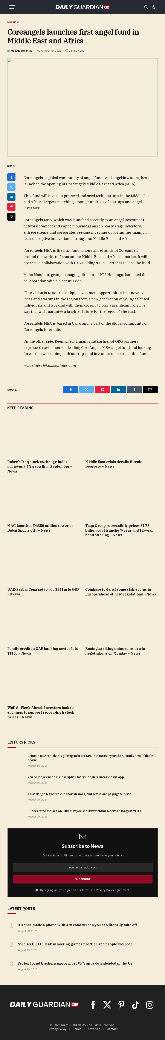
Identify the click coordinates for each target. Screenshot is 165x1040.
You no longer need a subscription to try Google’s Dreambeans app (76, 777)
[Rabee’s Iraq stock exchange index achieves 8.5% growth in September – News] (43, 436)
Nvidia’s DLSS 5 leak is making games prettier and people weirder (74, 944)
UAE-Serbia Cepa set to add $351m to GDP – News (43, 591)
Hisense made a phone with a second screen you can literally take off (77, 925)
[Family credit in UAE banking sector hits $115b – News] (43, 622)
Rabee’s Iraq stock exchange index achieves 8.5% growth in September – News (39, 466)
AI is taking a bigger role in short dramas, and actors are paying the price (79, 794)
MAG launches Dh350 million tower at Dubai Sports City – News (40, 527)
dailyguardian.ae (21, 50)
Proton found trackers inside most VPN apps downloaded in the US (75, 963)
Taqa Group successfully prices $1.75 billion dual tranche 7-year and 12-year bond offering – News (119, 530)
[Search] (146, 7)
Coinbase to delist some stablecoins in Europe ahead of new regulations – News (120, 591)
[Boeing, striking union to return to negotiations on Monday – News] (121, 622)
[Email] (11, 217)
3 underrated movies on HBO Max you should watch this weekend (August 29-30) (84, 811)
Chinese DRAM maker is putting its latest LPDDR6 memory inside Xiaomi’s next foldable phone (90, 758)
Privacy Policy (105, 890)
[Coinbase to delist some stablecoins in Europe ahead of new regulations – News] (121, 563)
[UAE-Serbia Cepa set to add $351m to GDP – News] (43, 563)
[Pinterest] (11, 207)
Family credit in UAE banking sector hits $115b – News (42, 650)
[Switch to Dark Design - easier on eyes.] (153, 7)
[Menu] (12, 7)
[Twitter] (11, 187)
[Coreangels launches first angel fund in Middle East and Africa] (82, 107)
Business (13, 22)
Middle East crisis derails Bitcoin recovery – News (113, 464)
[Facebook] (11, 177)
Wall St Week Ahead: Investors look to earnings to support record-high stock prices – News (40, 712)
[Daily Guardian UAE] (82, 7)
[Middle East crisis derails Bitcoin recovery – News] (121, 436)
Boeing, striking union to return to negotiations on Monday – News (115, 650)
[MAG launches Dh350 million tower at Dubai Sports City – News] (43, 499)
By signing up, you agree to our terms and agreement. (84, 890)
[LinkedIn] (11, 197)
